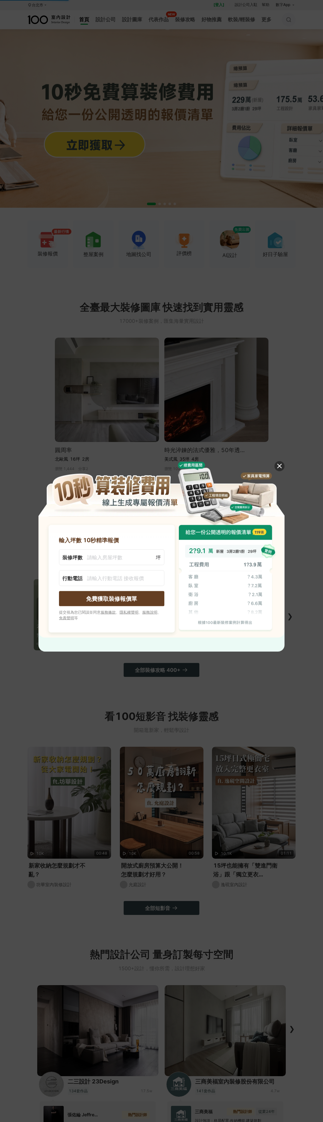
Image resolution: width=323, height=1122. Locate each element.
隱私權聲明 (129, 612)
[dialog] (161, 561)
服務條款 (108, 612)
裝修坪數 (72, 557)
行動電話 (72, 578)
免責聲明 (66, 617)
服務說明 (149, 612)
